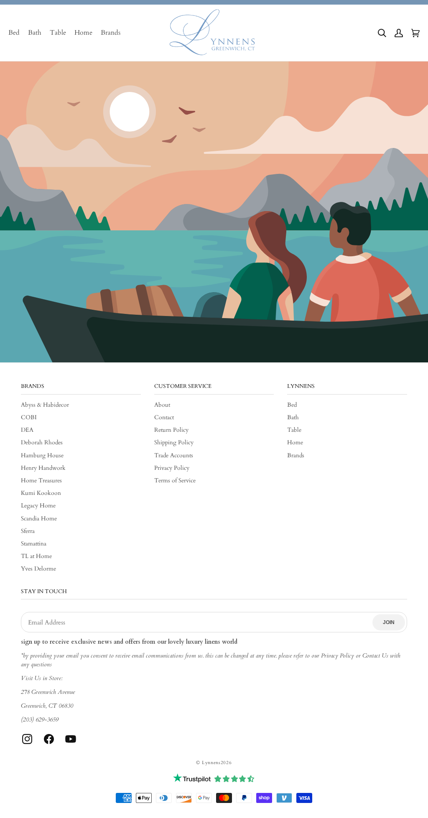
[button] (382, 33)
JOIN (389, 622)
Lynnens (211, 762)
